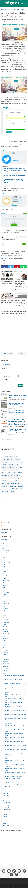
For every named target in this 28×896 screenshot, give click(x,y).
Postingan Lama (22, 353)
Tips (4, 462)
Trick (17, 459)
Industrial (20, 462)
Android (5, 470)
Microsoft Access (7, 459)
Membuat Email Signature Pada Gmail (13, 776)
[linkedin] (16, 874)
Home (14, 880)
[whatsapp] (23, 266)
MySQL (19, 478)
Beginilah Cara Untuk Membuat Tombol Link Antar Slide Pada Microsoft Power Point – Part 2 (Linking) (15, 170)
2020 (4, 626)
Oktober (6, 585)
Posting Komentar (5, 21)
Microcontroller (12, 480)
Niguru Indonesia (15, 886)
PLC (12, 478)
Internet (11, 467)
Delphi (4, 486)
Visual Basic (14, 470)
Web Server (19, 488)
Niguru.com (4, 43)
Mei (4, 555)
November (6, 601)
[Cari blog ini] (26, 3)
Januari (5, 571)
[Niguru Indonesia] (14, 3)
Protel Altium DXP (17, 472)
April (5, 617)
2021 (4, 596)
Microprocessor (16, 475)
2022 (4, 582)
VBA (4, 467)
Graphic (5, 478)
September (6, 562)
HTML (17, 464)
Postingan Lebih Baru (7, 353)
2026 (4, 543)
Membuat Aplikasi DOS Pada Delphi (12, 778)
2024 (4, 559)
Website (12, 462)
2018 (4, 800)
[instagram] (11, 874)
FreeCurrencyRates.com (7, 499)
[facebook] (4, 266)
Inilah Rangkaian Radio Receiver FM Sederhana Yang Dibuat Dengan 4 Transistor (16, 412)
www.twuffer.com (16, 97)
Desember (6, 576)
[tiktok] (24, 871)
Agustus (6, 550)
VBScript (5, 491)
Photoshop (12, 486)
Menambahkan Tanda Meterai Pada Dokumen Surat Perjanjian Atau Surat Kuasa (17, 395)
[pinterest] (17, 266)
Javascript (5, 475)
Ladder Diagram (15, 483)
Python (19, 467)
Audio (4, 464)
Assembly (5, 483)
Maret (5, 545)
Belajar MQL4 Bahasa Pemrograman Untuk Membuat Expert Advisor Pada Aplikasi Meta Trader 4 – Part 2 (14, 175)
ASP (4, 480)
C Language (6, 472)
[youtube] (19, 871)
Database (21, 486)
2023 (4, 573)
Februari (6, 580)
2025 (4, 548)
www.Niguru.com (5, 258)
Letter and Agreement (8, 488)
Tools (12, 491)
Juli (4, 564)
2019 (4, 657)
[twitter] (11, 266)
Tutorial (5, 456)
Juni (5, 552)
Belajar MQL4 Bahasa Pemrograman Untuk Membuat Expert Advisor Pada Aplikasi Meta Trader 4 (14, 181)
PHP (11, 464)
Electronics (14, 456)
